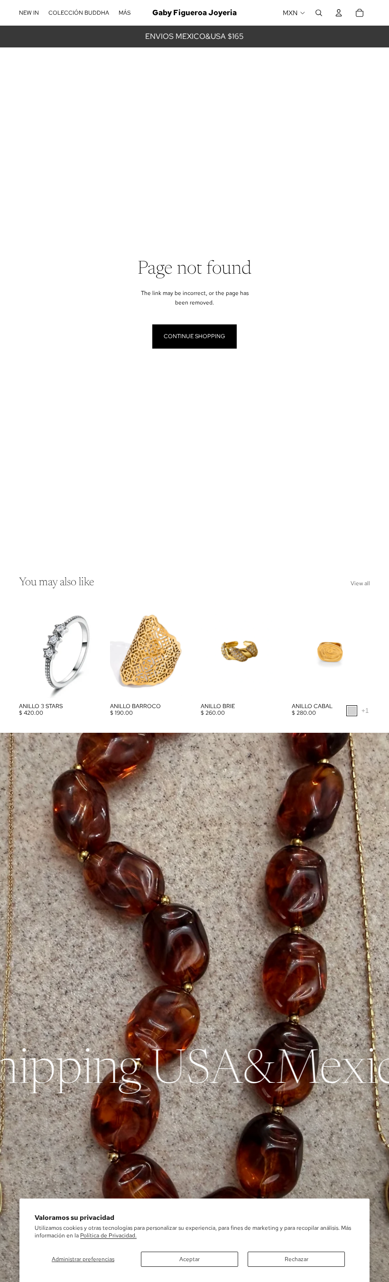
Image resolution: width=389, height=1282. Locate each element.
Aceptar (189, 1259)
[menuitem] (124, 12)
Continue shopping (194, 336)
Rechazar (296, 1259)
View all (360, 583)
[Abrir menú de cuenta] (338, 12)
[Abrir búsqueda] (318, 12)
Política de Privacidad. (108, 1235)
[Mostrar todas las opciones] (364, 711)
